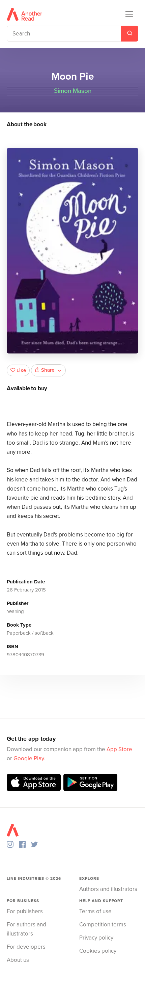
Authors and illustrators (108, 889)
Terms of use (95, 911)
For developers (26, 946)
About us (18, 960)
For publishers (25, 911)
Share (48, 370)
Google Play (28, 758)
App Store (119, 749)
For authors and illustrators (26, 929)
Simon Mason (72, 91)
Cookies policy (97, 950)
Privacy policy (96, 937)
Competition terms (102, 924)
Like (21, 370)
